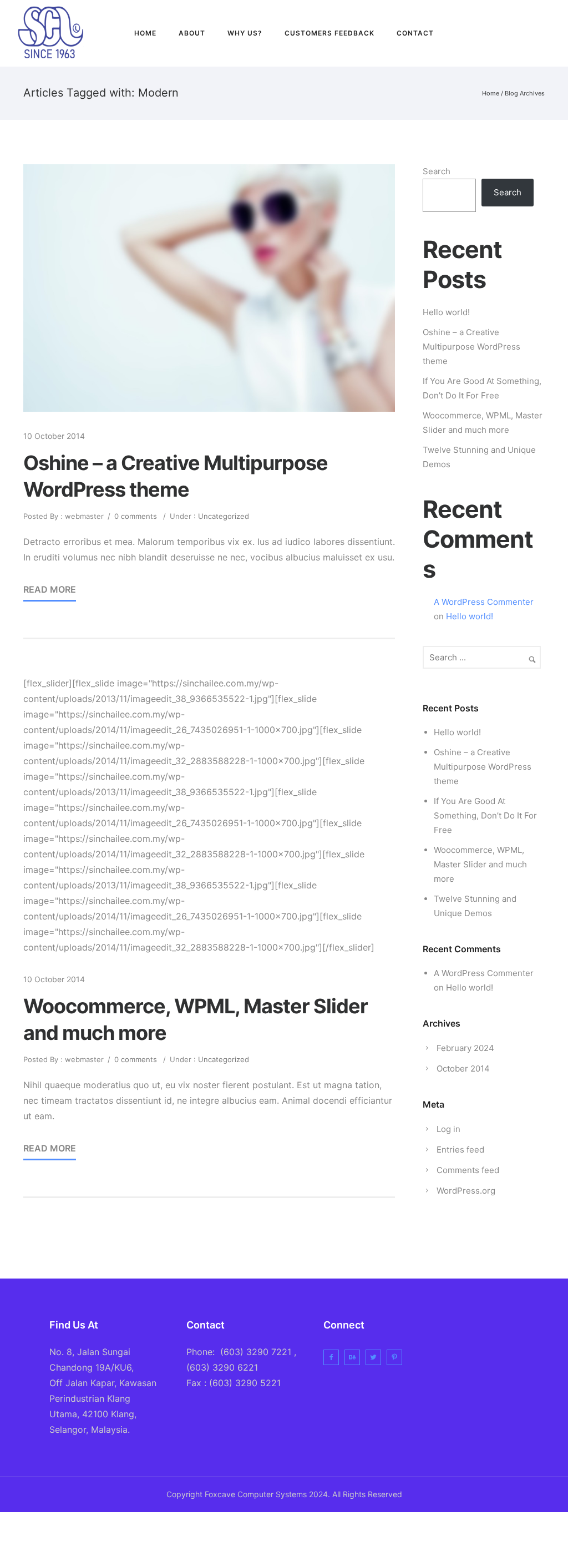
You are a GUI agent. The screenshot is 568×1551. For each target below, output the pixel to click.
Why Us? (244, 33)
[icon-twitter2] (525, 33)
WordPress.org (466, 1190)
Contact (415, 33)
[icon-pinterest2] (397, 1357)
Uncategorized (222, 516)
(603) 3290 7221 (255, 1351)
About (192, 33)
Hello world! (446, 312)
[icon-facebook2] (501, 33)
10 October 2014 (54, 436)
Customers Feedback (329, 33)
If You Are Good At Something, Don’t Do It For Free (485, 815)
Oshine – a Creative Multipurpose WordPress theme (175, 476)
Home (145, 33)
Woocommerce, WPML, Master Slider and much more (195, 1019)
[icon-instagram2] (546, 33)
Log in (448, 1129)
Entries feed (460, 1149)
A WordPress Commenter (484, 602)
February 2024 (465, 1048)
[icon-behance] (355, 1357)
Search (436, 171)
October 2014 (463, 1068)
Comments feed (468, 1170)
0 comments (135, 516)
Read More (49, 589)
